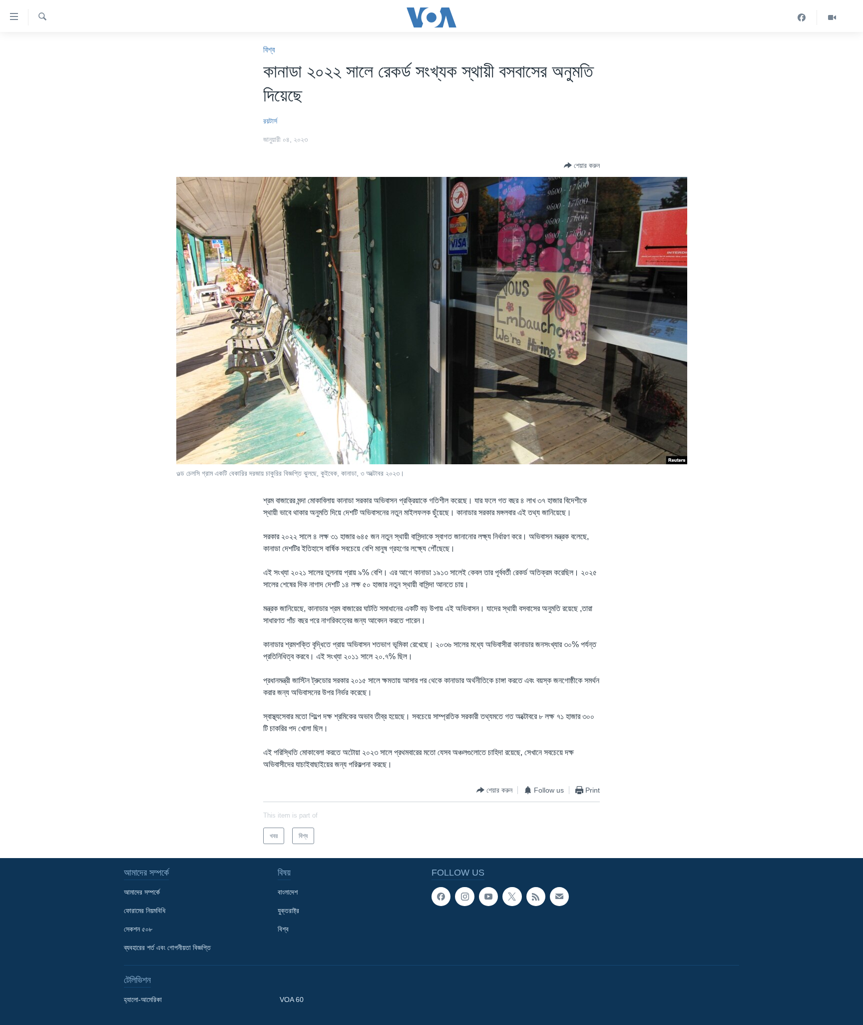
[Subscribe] (559, 896)
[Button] (582, 165)
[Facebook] (802, 17)
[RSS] (535, 896)
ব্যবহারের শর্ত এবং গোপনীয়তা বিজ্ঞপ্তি (167, 948)
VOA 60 (292, 1000)
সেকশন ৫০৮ (138, 929)
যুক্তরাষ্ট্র (288, 911)
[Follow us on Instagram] (464, 896)
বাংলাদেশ (288, 892)
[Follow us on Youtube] (488, 896)
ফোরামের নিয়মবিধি (144, 911)
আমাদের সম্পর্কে (142, 892)
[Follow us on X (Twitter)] (511, 896)
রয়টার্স (270, 121)
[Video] (832, 17)
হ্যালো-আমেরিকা (143, 1000)
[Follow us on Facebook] (441, 896)
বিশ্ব (269, 49)
